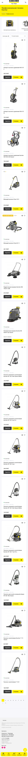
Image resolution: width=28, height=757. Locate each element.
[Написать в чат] (25, 750)
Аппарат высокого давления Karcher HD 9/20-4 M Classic (14, 156)
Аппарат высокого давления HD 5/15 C (14, 68)
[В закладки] (24, 40)
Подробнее (7, 77)
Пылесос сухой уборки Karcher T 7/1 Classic (13, 638)
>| (5, 703)
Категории (5, 36)
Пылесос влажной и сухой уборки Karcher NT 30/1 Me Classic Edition (13, 507)
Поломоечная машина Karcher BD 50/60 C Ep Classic (13, 331)
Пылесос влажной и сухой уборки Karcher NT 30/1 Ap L (13, 463)
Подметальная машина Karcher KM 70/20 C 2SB (13, 287)
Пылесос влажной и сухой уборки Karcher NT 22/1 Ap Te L (13, 419)
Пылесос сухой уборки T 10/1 (11, 682)
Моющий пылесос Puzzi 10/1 (11, 199)
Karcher (4, 720)
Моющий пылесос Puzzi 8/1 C (12, 243)
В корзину (16, 77)
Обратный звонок (5, 739)
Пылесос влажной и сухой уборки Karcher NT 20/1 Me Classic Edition (13, 375)
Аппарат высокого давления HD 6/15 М (14, 112)
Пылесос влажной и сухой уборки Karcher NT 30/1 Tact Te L (13, 551)
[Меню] (2, 2)
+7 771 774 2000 (5, 738)
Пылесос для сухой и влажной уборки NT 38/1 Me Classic (14, 595)
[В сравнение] (22, 40)
